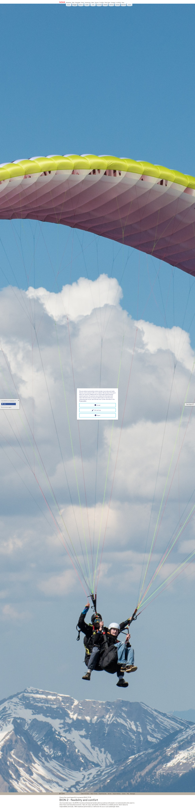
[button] (8, 404)
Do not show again (6, 407)
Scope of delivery (117, 793)
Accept (98, 405)
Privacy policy (82, 401)
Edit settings (97, 410)
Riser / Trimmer (94, 793)
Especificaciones (102, 793)
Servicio (109, 793)
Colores (124, 793)
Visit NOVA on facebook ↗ (8, 401)
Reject (98, 415)
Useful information (85, 793)
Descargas (132, 793)
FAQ (128, 793)
